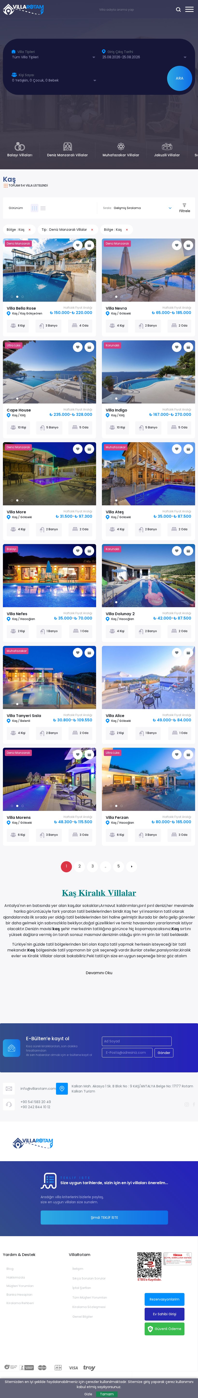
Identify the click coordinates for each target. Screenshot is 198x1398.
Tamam (107, 1394)
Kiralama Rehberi (20, 1303)
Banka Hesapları (19, 1294)
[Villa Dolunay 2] (148, 575)
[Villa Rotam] (23, 9)
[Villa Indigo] (148, 372)
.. (105, 866)
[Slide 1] (17, 297)
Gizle (88, 1394)
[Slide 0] (12, 297)
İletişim (77, 1268)
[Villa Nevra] (148, 270)
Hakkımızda (16, 1277)
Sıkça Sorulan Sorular (89, 1278)
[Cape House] (49, 372)
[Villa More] (49, 473)
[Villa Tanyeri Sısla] (49, 677)
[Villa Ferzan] (148, 779)
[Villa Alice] (148, 677)
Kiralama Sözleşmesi (89, 1307)
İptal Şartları (81, 1288)
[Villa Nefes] (49, 575)
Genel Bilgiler (82, 1316)
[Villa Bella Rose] (49, 270)
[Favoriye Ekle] (78, 245)
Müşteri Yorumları (20, 1286)
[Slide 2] (22, 297)
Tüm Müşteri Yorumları (89, 1297)
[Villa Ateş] (148, 473)
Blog (10, 1268)
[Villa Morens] (49, 779)
